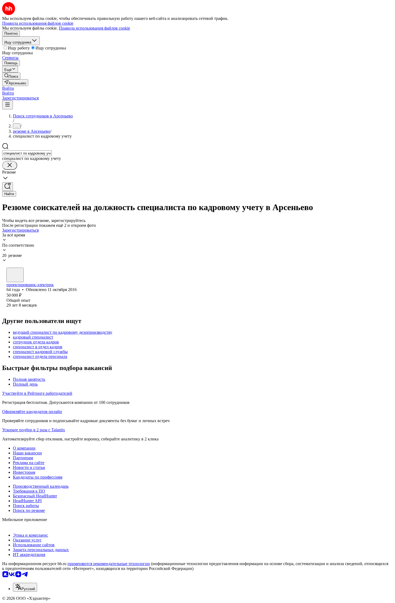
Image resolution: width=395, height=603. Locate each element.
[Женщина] (15, 275)
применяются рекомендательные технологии (108, 563)
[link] (11, 76)
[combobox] (27, 153)
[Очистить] (9, 165)
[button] (8, 88)
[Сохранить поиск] (7, 186)
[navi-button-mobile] (7, 105)
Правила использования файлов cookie (94, 28)
